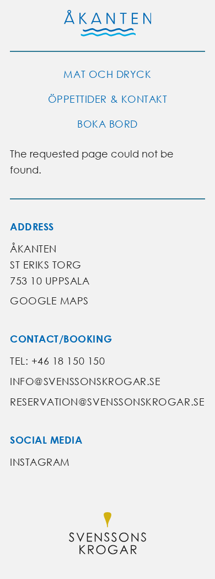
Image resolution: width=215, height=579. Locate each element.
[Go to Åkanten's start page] (108, 25)
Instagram (40, 462)
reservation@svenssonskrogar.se (107, 402)
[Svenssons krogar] (107, 535)
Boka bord (107, 124)
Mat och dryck (107, 74)
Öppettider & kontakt (108, 99)
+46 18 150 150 (68, 361)
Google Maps (49, 301)
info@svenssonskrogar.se (85, 381)
